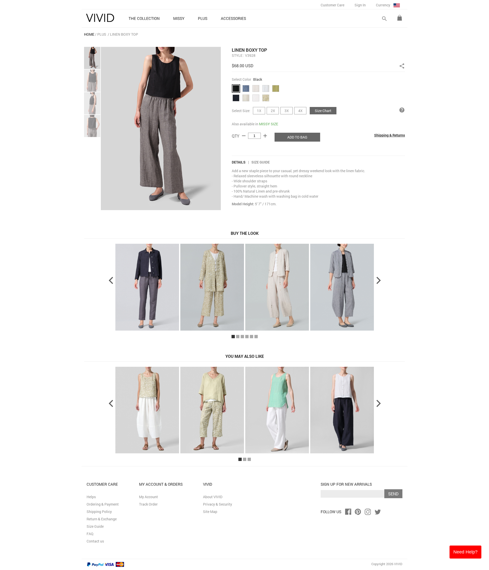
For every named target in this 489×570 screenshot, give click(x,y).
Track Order (148, 504)
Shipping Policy (99, 511)
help (402, 110)
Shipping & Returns (389, 135)
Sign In (360, 5)
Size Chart (323, 110)
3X (286, 110)
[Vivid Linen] (100, 17)
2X (273, 110)
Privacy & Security (217, 504)
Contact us (95, 541)
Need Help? (465, 551)
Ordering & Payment (103, 504)
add (265, 136)
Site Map (210, 511)
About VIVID (212, 496)
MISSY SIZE (268, 123)
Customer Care (332, 5)
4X (300, 110)
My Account (148, 496)
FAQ (90, 533)
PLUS (101, 34)
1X (259, 110)
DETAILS (239, 162)
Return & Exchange (102, 519)
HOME (89, 34)
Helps (91, 496)
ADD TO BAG (297, 137)
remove (244, 136)
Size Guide (260, 162)
